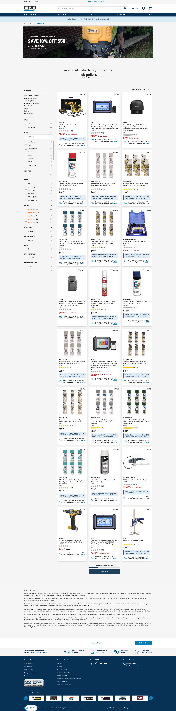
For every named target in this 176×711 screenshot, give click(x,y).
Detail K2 (134, 598)
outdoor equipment (41, 619)
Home (26, 23)
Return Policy (28, 666)
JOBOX (108, 598)
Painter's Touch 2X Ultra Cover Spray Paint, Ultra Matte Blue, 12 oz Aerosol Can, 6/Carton (72, 243)
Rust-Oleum (63, 181)
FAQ (25, 676)
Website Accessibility (63, 675)
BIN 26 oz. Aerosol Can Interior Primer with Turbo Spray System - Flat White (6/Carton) (103, 303)
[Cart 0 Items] (150, 8)
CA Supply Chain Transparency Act (66, 672)
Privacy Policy (50, 708)
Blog (150, 14)
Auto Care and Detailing (31, 95)
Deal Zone (92, 14)
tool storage (58, 619)
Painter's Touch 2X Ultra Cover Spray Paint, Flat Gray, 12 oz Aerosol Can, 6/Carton (102, 421)
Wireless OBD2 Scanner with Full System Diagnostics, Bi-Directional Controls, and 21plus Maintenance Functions (72, 303)
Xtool (93, 123)
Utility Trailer (28, 113)
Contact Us (60, 666)
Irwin (125, 538)
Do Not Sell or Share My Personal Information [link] (69, 678)
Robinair (103, 598)
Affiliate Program (62, 669)
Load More (104, 571)
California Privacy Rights (64, 684)
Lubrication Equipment (31, 103)
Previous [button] (26, 698)
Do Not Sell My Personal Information (66, 708)
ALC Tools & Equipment (123, 598)
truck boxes (57, 604)
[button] (38, 120)
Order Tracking (28, 663)
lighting (76, 619)
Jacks (26, 108)
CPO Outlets (36, 1)
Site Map (80, 708)
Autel (113, 598)
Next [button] (151, 698)
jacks (138, 604)
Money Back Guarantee (30, 673)
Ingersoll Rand (129, 478)
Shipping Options (29, 669)
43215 (83, 145)
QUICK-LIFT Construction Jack (133, 540)
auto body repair (84, 604)
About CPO (60, 663)
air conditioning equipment (70, 604)
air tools (50, 619)
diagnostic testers (130, 604)
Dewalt (61, 123)
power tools (30, 619)
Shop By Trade (122, 14)
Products (32, 23)
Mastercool (143, 598)
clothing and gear (67, 619)
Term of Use (41, 708)
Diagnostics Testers (30, 98)
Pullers (26, 111)
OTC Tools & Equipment (92, 598)
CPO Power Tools (27, 1)
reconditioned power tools (32, 625)
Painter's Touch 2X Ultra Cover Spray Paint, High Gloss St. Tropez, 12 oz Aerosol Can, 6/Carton (72, 482)
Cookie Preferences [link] (62, 681)
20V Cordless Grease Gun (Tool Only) (135, 480)
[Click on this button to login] (143, 8)
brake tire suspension (97, 604)
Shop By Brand (62, 14)
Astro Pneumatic (129, 239)
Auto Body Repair (29, 101)
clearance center (117, 623)
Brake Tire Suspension (31, 106)
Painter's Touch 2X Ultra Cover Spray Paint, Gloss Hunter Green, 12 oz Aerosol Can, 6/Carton (136, 421)
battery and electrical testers (114, 604)
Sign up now (143, 643)
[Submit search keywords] (125, 8)
